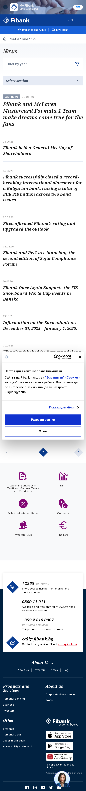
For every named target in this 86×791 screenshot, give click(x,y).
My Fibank (62, 29)
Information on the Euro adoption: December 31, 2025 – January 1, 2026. (40, 325)
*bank (44, 584)
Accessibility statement (17, 746)
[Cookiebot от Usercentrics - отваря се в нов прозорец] (54, 357)
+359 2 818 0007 (38, 620)
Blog (65, 669)
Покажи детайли (61, 407)
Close (5, 7)
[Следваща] (80, 452)
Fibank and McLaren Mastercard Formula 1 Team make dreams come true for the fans (43, 114)
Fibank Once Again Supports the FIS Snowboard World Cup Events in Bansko (40, 293)
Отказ (43, 431)
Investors (40, 669)
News (25, 39)
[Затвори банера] (80, 356)
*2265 (28, 583)
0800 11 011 (34, 601)
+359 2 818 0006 (37, 625)
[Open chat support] (62, 779)
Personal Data (12, 734)
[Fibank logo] (16, 20)
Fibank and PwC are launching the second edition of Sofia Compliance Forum (39, 258)
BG (70, 20)
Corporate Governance (60, 694)
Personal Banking (14, 698)
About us (14, 39)
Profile (50, 700)
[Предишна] (6, 452)
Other (8, 720)
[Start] (5, 39)
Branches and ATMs (34, 29)
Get (78, 7)
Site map (8, 728)
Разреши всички (43, 419)
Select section (17, 81)
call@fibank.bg (37, 639)
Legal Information (14, 740)
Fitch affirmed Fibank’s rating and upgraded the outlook (39, 226)
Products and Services (16, 688)
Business (8, 704)
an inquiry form (67, 644)
